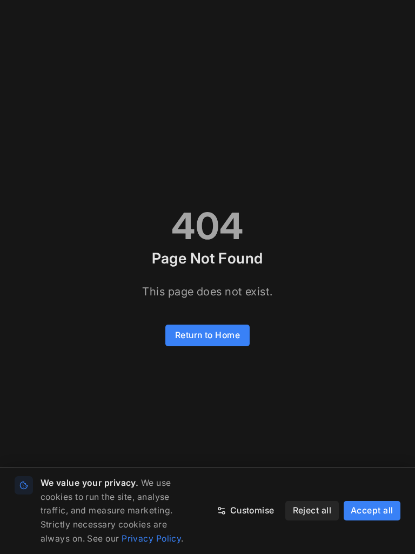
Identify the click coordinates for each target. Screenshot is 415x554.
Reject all (312, 510)
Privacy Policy (151, 538)
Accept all (372, 510)
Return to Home (207, 335)
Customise (252, 510)
